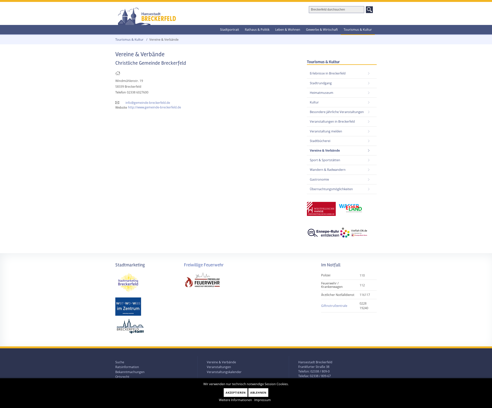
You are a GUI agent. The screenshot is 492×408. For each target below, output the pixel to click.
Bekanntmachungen (130, 372)
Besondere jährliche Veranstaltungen (337, 112)
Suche (119, 362)
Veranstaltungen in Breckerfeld (332, 121)
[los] (369, 9)
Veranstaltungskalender (224, 372)
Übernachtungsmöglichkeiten (331, 189)
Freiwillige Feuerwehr (204, 265)
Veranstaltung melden (326, 131)
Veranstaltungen (219, 367)
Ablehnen (258, 392)
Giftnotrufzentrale (334, 306)
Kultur (314, 102)
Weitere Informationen (235, 400)
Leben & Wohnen (287, 29)
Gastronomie (319, 179)
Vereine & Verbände (323, 149)
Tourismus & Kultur (358, 29)
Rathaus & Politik (257, 29)
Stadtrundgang (321, 83)
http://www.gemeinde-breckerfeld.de (154, 107)
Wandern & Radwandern (328, 170)
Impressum (262, 400)
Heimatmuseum (321, 93)
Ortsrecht (122, 377)
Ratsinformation (127, 367)
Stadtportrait (229, 29)
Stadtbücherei (320, 141)
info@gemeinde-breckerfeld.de (147, 103)
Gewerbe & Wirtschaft (322, 29)
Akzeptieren (236, 392)
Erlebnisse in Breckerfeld (328, 73)
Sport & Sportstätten (325, 160)
